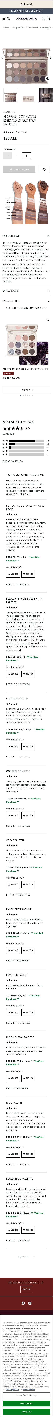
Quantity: (9, 149)
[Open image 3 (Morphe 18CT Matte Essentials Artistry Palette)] (46, 95)
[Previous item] (5, 356)
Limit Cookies (26, 1403)
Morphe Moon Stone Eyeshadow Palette (25, 368)
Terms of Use (29, 1390)
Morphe (9, 111)
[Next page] (33, 1257)
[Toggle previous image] (2, 58)
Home (6, 28)
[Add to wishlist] (44, 169)
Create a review (13, 461)
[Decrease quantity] (7, 155)
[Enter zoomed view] (48, 79)
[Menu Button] (3, 18)
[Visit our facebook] (23, 1303)
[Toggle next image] (50, 58)
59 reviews (21, 132)
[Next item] (48, 356)
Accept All (26, 1412)
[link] (43, 18)
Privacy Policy (12, 1390)
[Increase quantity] (26, 155)
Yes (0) (14, 574)
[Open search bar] (8, 18)
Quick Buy (27, 390)
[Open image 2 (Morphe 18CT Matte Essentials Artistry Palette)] (28, 95)
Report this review (18, 584)
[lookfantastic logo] (26, 18)
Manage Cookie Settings (26, 1395)
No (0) (29, 574)
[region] (26, 1366)
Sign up (26, 1289)
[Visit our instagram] (30, 1303)
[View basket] (48, 18)
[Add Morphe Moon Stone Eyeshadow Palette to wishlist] (48, 319)
